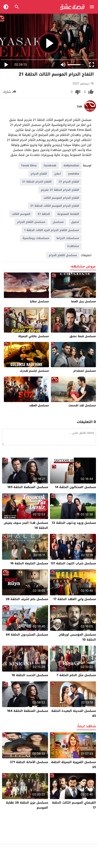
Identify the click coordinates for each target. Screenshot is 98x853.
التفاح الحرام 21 (69, 181)
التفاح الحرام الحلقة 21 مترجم (60, 189)
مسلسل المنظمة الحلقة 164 (27, 711)
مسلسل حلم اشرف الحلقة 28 (27, 599)
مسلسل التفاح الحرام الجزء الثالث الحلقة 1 (51, 230)
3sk (79, 106)
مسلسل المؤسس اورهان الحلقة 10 (77, 637)
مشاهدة (73, 246)
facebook (50, 165)
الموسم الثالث (21, 213)
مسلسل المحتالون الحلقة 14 (75, 487)
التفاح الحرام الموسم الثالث (61, 197)
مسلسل (58, 221)
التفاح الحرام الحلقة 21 (37, 181)
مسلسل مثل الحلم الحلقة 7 (76, 675)
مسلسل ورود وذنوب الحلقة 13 (74, 523)
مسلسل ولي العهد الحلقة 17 (74, 599)
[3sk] (90, 111)
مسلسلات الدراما (68, 238)
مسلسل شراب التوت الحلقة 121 (73, 563)
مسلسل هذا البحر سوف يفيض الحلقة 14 (26, 525)
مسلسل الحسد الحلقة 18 (30, 675)
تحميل (75, 221)
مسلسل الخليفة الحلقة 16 (29, 563)
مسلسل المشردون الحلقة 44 (27, 634)
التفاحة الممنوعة (68, 213)
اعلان (57, 173)
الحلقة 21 (44, 213)
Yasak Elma (28, 165)
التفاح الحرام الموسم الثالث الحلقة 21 (54, 205)
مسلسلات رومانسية (36, 238)
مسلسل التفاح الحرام (31, 221)
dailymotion (71, 165)
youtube (73, 173)
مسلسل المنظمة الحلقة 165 (27, 487)
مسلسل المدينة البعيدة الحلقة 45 (73, 713)
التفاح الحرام (39, 173)
